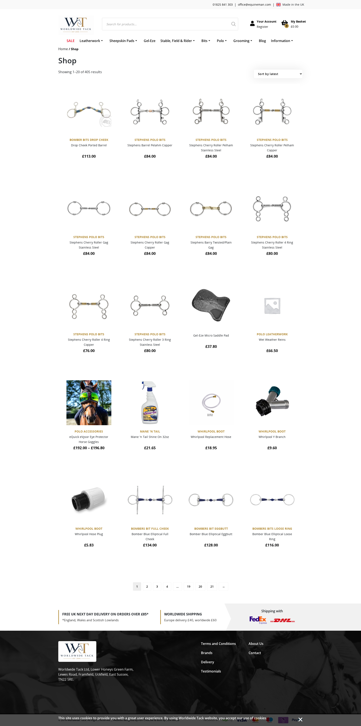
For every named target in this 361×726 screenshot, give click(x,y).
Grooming (241, 40)
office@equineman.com (254, 4)
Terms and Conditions (218, 643)
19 (188, 586)
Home (63, 49)
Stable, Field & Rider (176, 40)
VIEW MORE (86, 171)
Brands (206, 653)
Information (280, 40)
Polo (220, 40)
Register (262, 27)
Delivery (207, 662)
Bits (204, 40)
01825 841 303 (223, 4)
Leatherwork (90, 40)
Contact (255, 653)
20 (200, 586)
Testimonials (211, 671)
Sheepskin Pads (121, 40)
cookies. (260, 718)
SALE (71, 40)
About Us (256, 643)
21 (212, 586)
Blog (262, 40)
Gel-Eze (149, 40)
